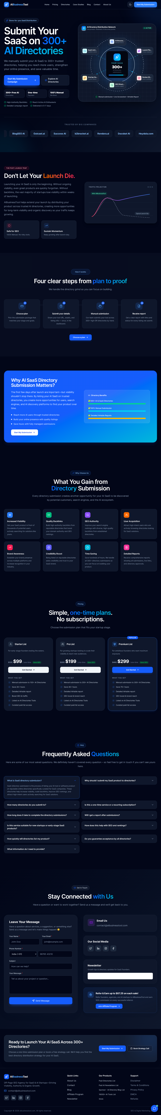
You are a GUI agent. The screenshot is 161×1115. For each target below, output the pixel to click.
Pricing (55, 4)
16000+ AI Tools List (107, 1094)
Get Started (27, 670)
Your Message (16, 973)
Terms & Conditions (139, 1085)
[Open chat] (154, 1108)
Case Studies (78, 4)
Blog (89, 4)
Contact (97, 4)
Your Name (14, 936)
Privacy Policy (137, 1089)
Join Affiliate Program (107, 1006)
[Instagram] (106, 948)
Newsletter (72, 1099)
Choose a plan (79, 337)
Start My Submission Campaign (18, 80)
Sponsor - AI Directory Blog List (112, 1090)
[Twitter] (91, 948)
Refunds (134, 1099)
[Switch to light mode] (130, 4)
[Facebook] (113, 948)
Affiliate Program (75, 1094)
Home (47, 4)
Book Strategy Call (141, 1048)
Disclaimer (135, 1080)
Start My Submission (145, 4)
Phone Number (16, 949)
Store (101, 1099)
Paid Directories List (107, 1081)
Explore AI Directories (53, 80)
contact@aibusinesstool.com (112, 925)
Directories (65, 4)
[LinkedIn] (98, 948)
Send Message (42, 1000)
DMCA (133, 1094)
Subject (12, 961)
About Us (107, 4)
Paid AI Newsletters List (108, 1085)
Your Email (47, 936)
